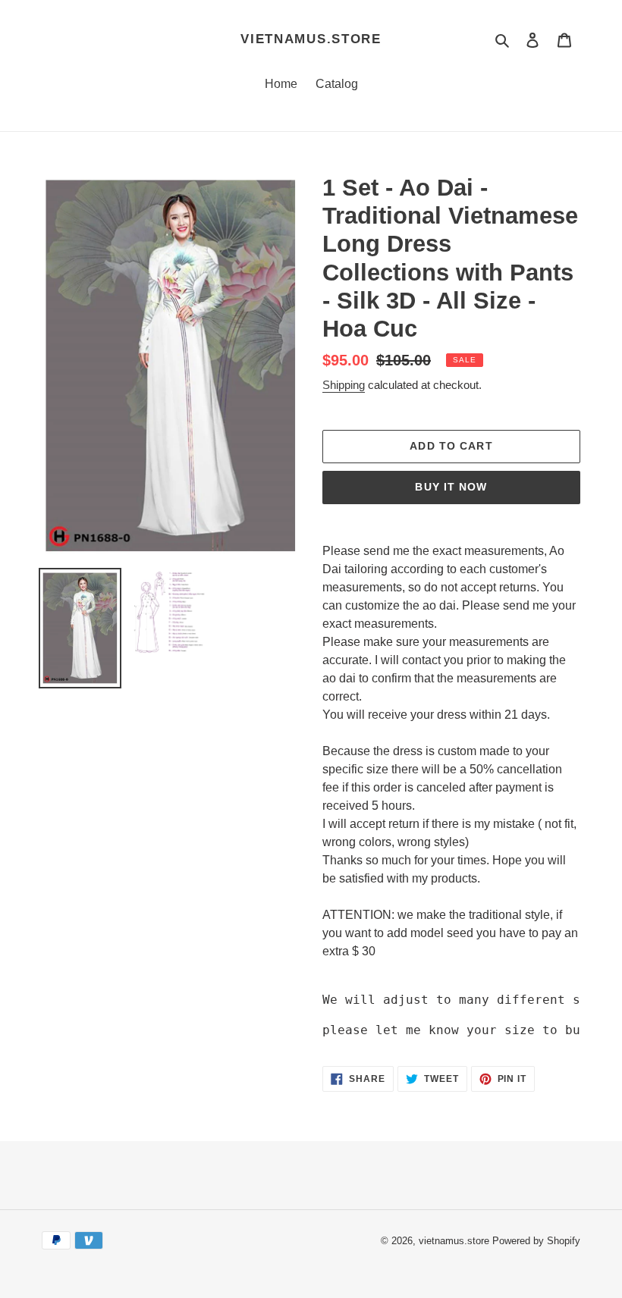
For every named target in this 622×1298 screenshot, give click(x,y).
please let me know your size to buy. (458, 1030)
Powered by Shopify (536, 1240)
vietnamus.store (311, 39)
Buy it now (451, 487)
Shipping (343, 384)
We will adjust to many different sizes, (470, 999)
